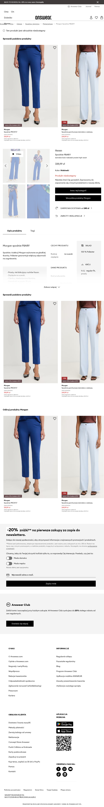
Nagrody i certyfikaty (18, 666)
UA (29, 797)
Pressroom (13, 690)
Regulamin (28, 790)
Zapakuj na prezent (17, 757)
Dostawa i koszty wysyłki (20, 722)
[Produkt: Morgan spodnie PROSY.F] (30, 86)
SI (25, 797)
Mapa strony (66, 790)
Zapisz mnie (51, 583)
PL (21, 797)
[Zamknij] (97, 2)
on (12, 11)
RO (23, 797)
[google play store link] (64, 724)
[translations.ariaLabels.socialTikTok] (58, 774)
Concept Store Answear (19, 742)
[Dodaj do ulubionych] (55, 48)
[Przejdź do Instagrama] (64, 769)
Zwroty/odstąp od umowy (20, 732)
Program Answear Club (66, 671)
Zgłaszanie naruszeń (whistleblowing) (25, 686)
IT (19, 797)
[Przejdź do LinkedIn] (65, 774)
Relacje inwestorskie (18, 676)
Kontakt (12, 771)
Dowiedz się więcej (20, 623)
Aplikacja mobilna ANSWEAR (69, 676)
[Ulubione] (96, 17)
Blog (58, 666)
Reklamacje (14, 737)
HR (15, 797)
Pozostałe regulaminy (65, 661)
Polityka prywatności (12, 790)
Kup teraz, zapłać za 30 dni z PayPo (24, 761)
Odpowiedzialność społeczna (22, 681)
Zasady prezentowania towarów (70, 681)
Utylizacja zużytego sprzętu (68, 686)
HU (17, 797)
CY (8, 797)
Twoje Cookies (52, 790)
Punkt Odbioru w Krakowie (20, 747)
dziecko (8, 17)
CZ (10, 797)
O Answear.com (16, 656)
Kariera (12, 695)
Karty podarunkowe (17, 752)
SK (27, 797)
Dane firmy (39, 790)
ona (6, 11)
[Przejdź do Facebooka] (58, 769)
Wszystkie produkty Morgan (78, 198)
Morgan (58, 150)
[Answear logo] (43, 17)
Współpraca (14, 671)
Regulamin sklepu (64, 656)
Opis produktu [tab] (14, 230)
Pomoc (11, 766)
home (7, 23)
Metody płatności (16, 727)
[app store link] (64, 730)
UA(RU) (33, 797)
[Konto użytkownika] (91, 17)
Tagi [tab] (32, 230)
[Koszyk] (101, 17)
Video (18, 154)
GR (13, 797)
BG (6, 797)
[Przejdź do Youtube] (70, 769)
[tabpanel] (52, 262)
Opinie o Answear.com (18, 661)
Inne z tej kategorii (78, 190)
